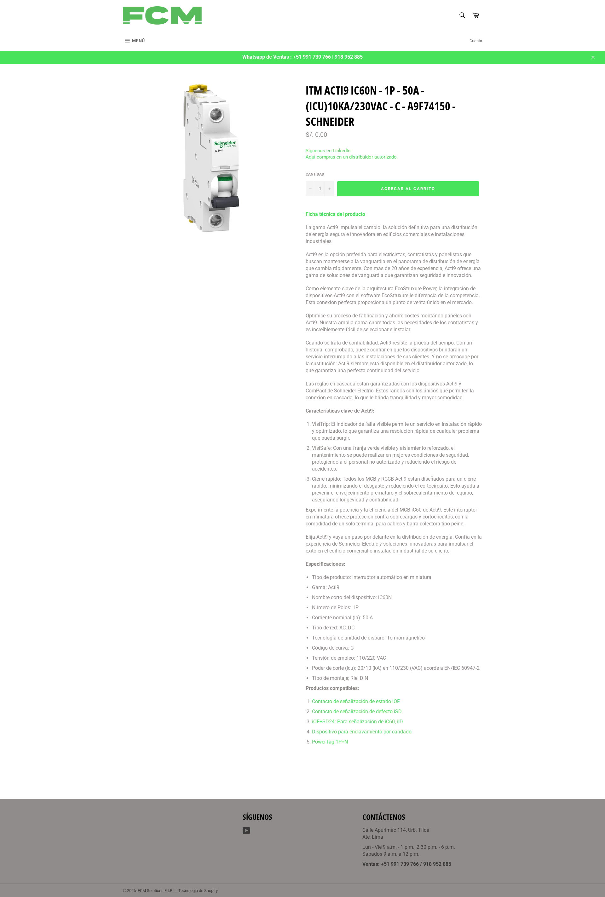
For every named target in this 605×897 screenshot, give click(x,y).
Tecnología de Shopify (198, 890)
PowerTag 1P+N (330, 742)
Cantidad (315, 174)
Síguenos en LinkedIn (328, 150)
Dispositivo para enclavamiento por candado (362, 732)
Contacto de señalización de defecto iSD (357, 712)
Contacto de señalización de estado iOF (356, 701)
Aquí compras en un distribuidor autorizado (351, 157)
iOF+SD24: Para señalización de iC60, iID (357, 722)
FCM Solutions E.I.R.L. (157, 890)
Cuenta (476, 40)
